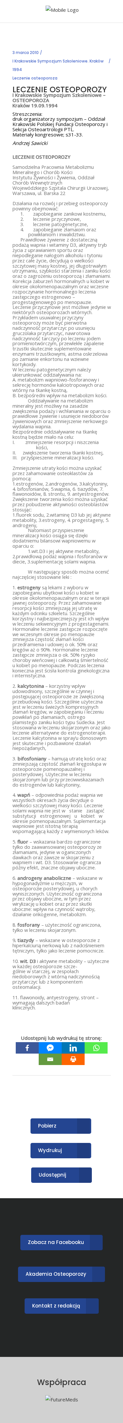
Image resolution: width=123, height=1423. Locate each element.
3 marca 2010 (25, 52)
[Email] (50, 1059)
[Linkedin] (73, 1048)
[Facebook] (27, 1048)
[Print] (73, 1059)
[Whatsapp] (96, 1048)
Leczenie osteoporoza (34, 78)
